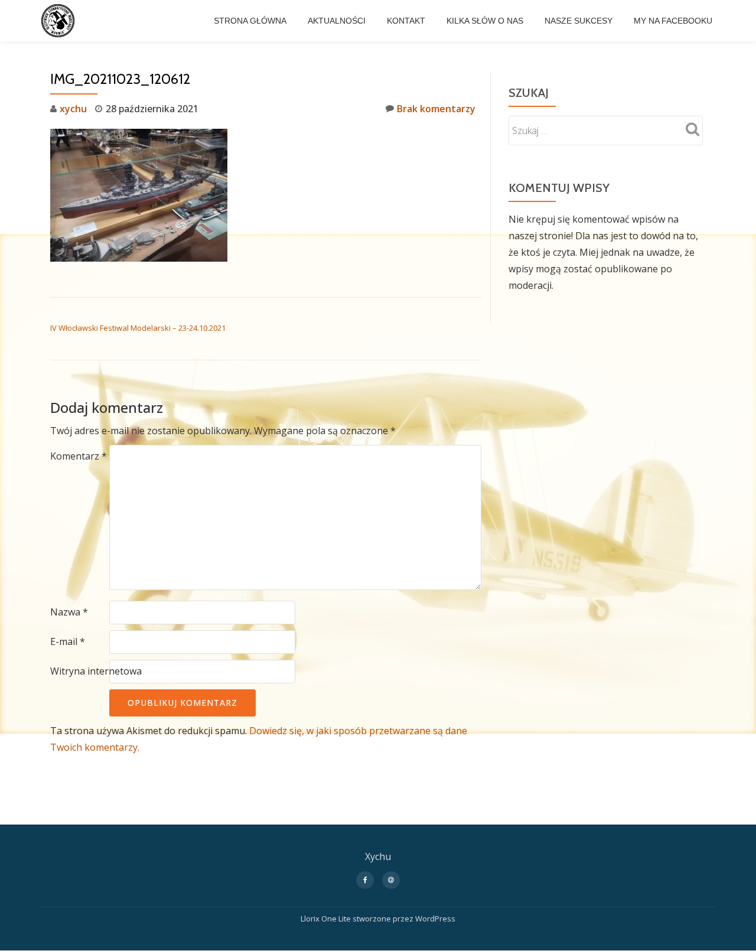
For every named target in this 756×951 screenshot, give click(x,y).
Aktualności (337, 20)
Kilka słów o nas (485, 20)
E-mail (67, 641)
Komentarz (78, 456)
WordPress (435, 918)
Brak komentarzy (436, 108)
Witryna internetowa (96, 671)
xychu (73, 108)
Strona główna (250, 20)
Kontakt (406, 20)
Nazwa (69, 611)
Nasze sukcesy (578, 20)
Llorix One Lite (327, 918)
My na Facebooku (673, 20)
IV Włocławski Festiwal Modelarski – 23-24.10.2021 (138, 328)
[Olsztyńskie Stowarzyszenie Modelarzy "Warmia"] (60, 20)
